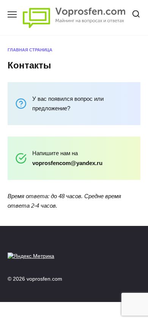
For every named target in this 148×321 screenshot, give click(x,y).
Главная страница (30, 50)
